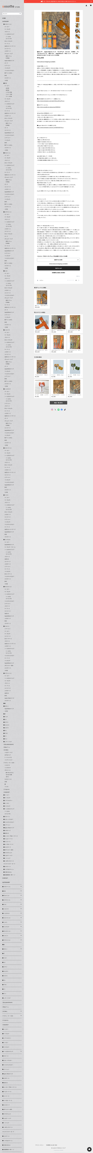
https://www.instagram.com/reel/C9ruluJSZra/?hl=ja (50, 101)
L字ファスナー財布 (9, 665)
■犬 (4, 714)
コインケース (8, 48)
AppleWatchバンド (9, 132)
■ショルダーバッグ (7, 855)
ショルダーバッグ (8, 752)
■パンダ (5, 716)
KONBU (8, 58)
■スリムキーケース (7, 838)
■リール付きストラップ (8, 808)
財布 (6, 75)
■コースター (6, 803)
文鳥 (6, 781)
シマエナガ (7, 765)
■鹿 (4, 703)
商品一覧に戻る (58, 402)
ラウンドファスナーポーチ (9, 863)
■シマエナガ (6, 330)
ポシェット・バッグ (9, 53)
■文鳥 (5, 83)
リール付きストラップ (9, 34)
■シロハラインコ (7, 448)
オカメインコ (7, 770)
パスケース (7, 31)
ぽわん (7, 776)
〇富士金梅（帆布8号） (8, 744)
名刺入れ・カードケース (10, 46)
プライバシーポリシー (39, 1145)
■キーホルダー (7, 797)
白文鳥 (7, 88)
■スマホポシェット (7, 852)
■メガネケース (7, 830)
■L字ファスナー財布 (8, 850)
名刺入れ (7, 559)
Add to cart (58, 268)
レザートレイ (7, 65)
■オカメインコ (6, 153)
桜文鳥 (7, 90)
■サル (5, 730)
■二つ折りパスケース (8, 861)
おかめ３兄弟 (9, 774)
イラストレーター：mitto (8, 762)
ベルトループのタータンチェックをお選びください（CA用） (52, 256)
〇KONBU (5, 750)
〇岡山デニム (6, 747)
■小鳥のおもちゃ (7, 872)
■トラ (4, 736)
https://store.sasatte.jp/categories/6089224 (48, 107)
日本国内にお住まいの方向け (58, 272)
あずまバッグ (8, 755)
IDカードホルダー (9, 41)
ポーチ (6, 63)
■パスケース (6, 816)
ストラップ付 (9, 38)
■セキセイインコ (7, 24)
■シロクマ (6, 727)
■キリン (5, 738)
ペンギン (7, 786)
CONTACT (5, 878)
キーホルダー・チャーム (10, 547)
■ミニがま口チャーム (8, 869)
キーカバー (7, 26)
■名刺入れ (6, 833)
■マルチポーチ (7, 847)
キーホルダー (8, 29)
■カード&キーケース (8, 844)
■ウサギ (5, 733)
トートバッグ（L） (8, 757)
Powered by (57, 1150)
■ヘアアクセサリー (7, 800)
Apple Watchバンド (9, 60)
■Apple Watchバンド (8, 827)
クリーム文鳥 (9, 96)
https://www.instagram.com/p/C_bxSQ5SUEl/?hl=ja (50, 127)
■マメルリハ (6, 626)
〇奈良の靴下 (6, 792)
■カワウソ (5, 722)
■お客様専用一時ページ (9, 875)
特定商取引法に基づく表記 (51, 1145)
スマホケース (8, 78)
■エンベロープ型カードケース (10, 836)
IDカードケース (8, 574)
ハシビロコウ (8, 767)
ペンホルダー (8, 68)
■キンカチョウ (6, 539)
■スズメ (5, 271)
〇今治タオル (6, 789)
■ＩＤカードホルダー (8, 819)
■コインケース (6, 841)
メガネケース (8, 51)
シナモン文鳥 (9, 92)
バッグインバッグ (8, 760)
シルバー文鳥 (9, 94)
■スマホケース (7, 866)
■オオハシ (6, 706)
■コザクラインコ (7, 212)
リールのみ (8, 36)
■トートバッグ (6, 858)
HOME (4, 18)
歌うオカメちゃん (10, 772)
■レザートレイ (6, 825)
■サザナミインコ (7, 673)
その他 (6, 80)
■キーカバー (6, 795)
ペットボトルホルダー (10, 70)
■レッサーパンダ (7, 741)
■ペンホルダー (7, 806)
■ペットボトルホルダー (8, 822)
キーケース (7, 43)
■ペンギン (6, 495)
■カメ (4, 719)
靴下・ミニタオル (8, 73)
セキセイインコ (8, 779)
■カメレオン (6, 725)
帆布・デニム (9, 56)
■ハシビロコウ (7, 389)
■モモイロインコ (7, 586)
